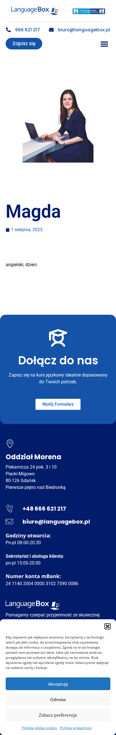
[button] (107, 626)
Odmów (58, 699)
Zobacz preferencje (58, 715)
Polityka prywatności (76, 727)
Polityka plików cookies (39, 727)
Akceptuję (58, 684)
